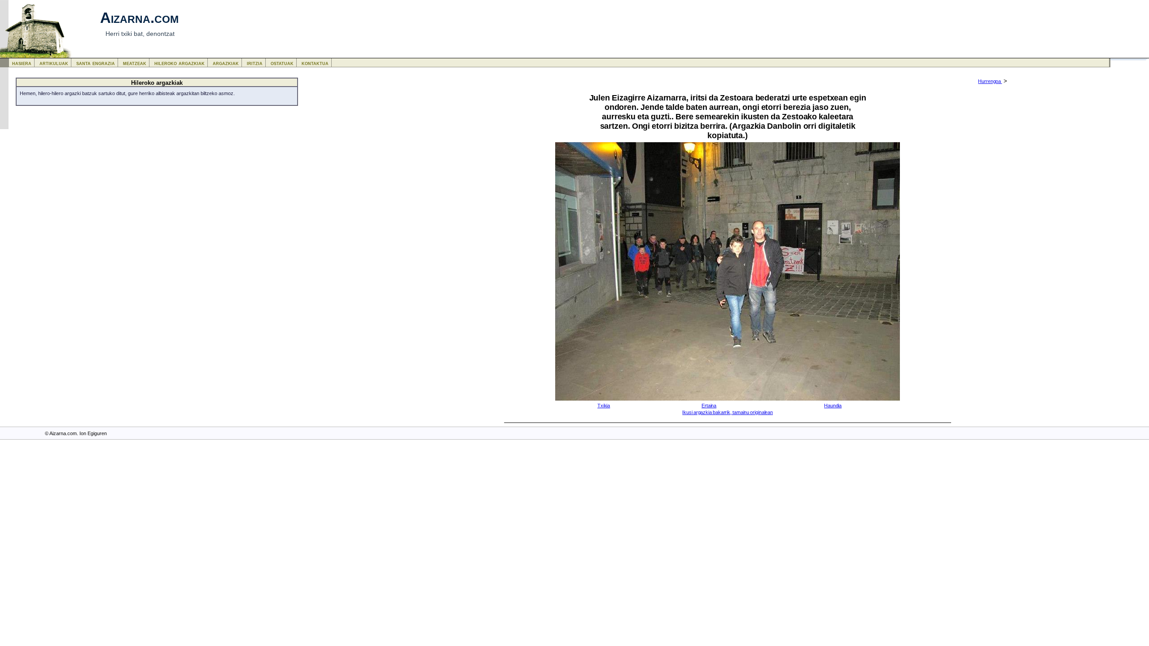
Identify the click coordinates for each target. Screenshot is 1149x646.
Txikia (603, 405)
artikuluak (53, 63)
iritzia (255, 63)
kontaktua (315, 63)
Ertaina (709, 405)
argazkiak (226, 63)
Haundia (833, 405)
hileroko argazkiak (179, 63)
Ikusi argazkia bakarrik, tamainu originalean (727, 412)
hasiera (21, 63)
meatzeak (134, 63)
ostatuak (282, 63)
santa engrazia (95, 63)
